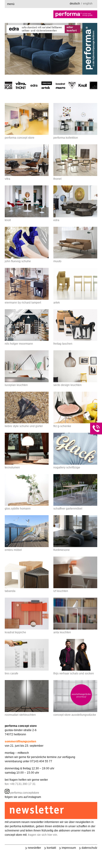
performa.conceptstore (24, 792)
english (88, 3)
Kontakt (51, 847)
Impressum (69, 847)
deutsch (75, 3)
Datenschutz (89, 847)
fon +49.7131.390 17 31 (20, 784)
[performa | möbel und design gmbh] (51, 14)
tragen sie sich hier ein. (43, 834)
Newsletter (34, 847)
